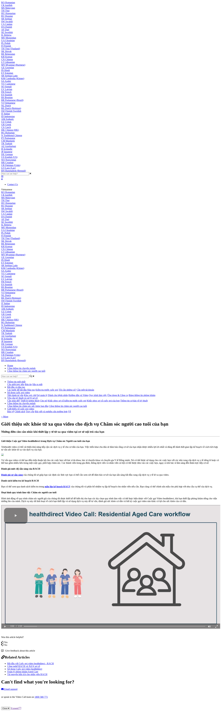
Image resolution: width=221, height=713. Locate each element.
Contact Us (12, 184)
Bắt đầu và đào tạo (16, 387)
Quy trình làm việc (98, 395)
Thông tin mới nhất (16, 381)
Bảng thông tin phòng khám (142, 395)
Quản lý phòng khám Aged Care (22, 671)
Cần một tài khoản (85, 390)
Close (5, 708)
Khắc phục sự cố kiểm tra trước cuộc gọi (67, 400)
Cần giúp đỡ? (13, 400)
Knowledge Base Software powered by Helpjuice (110, 705)
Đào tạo (31, 390)
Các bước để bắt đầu (17, 390)
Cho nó (43, 400)
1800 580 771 (41, 697)
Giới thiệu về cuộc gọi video (20, 409)
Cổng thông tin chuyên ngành (21, 368)
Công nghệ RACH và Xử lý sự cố (23, 666)
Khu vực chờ (30, 395)
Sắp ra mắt (37, 384)
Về (69, 411)
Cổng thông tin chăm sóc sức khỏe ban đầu (27, 406)
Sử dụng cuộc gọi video (18, 392)
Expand (15, 708)
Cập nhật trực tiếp (15, 384)
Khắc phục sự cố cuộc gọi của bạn (103, 400)
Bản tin (28, 384)
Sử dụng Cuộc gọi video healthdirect (24, 669)
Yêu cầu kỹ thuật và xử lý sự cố (22, 398)
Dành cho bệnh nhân (58, 395)
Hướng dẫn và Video (78, 395)
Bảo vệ (10, 411)
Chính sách (20, 411)
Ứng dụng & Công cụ (117, 395)
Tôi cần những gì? (67, 390)
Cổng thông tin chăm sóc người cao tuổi (26, 371)
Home (10, 365)
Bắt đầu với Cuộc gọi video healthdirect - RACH (30, 663)
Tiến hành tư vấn (15, 395)
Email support (10, 689)
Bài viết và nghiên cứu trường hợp (51, 411)
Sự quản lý (42, 395)
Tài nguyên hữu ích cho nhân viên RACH (27, 674)
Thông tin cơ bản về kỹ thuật (134, 400)
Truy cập (30, 411)
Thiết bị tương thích (30, 400)
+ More (4, 416)
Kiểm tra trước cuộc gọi (46, 390)
